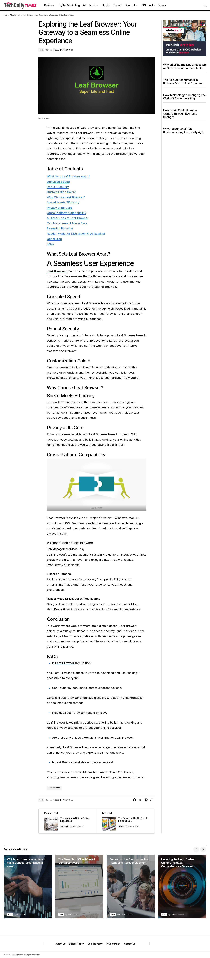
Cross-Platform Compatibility (66, 213)
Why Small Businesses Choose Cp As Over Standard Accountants (184, 66)
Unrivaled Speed (58, 181)
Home (6, 15)
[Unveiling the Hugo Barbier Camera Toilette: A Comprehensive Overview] (182, 887)
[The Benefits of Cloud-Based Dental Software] (79, 887)
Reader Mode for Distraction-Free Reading (76, 233)
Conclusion (54, 239)
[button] (205, 5)
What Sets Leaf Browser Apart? (68, 176)
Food (121, 826)
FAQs (50, 244)
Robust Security (58, 187)
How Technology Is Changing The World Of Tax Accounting (184, 96)
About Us (60, 943)
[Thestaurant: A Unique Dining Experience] (68, 821)
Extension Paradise (60, 228)
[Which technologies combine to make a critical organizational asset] (28, 887)
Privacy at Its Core (59, 207)
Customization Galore (61, 192)
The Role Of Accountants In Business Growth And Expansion (183, 81)
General (64, 826)
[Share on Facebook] (134, 800)
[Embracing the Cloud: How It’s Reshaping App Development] (131, 887)
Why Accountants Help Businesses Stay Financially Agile (183, 130)
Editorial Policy (76, 943)
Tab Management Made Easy (67, 223)
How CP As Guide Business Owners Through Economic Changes (180, 113)
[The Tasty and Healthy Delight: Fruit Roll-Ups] (126, 821)
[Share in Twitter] (140, 800)
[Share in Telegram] (146, 800)
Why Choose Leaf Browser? (66, 197)
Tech (41, 50)
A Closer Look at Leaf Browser (67, 218)
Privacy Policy (113, 943)
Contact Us (129, 943)
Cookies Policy (94, 943)
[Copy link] (152, 800)
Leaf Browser (54, 788)
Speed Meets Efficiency (63, 202)
